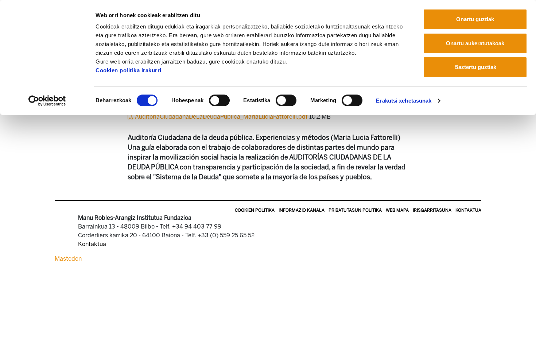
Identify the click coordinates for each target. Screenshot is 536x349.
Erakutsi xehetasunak (403, 100)
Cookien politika (255, 210)
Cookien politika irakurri (129, 70)
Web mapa (397, 210)
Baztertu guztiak (475, 67)
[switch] (219, 100)
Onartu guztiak (475, 19)
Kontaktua (468, 210)
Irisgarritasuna (432, 210)
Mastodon (68, 258)
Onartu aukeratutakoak (475, 43)
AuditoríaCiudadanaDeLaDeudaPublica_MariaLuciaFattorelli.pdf (221, 116)
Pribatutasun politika (355, 210)
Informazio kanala (302, 210)
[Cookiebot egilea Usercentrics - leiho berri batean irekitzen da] (47, 100)
